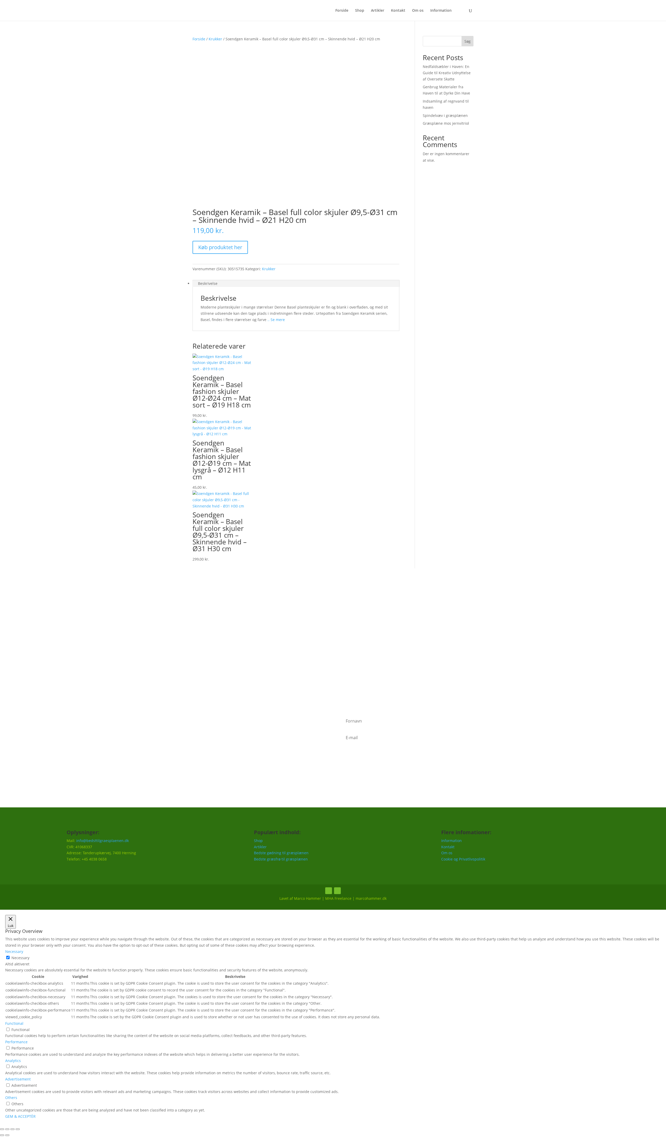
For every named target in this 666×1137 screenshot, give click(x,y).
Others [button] (11, 1097)
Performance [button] (16, 1041)
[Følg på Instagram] (337, 890)
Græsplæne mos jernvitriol (446, 123)
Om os (418, 11)
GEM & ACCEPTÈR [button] (20, 1116)
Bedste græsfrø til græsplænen (281, 859)
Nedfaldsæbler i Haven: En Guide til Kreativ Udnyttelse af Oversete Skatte (447, 72)
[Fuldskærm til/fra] (7, 1129)
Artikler (377, 11)
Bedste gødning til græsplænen (281, 852)
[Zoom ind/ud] (2, 1129)
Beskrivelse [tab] (207, 283)
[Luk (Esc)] (18, 1129)
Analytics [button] (13, 1060)
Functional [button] (14, 1023)
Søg (467, 41)
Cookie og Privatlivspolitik (463, 859)
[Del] (12, 1129)
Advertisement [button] (18, 1079)
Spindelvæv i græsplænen (445, 115)
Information (441, 11)
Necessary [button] (14, 951)
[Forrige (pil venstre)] (2, 1135)
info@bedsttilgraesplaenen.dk (102, 840)
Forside (341, 11)
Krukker (215, 38)
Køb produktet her (220, 247)
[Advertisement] (333, 644)
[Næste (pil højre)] (7, 1135)
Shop (359, 11)
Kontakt (398, 11)
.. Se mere (275, 319)
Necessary (20, 957)
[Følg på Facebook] (328, 890)
